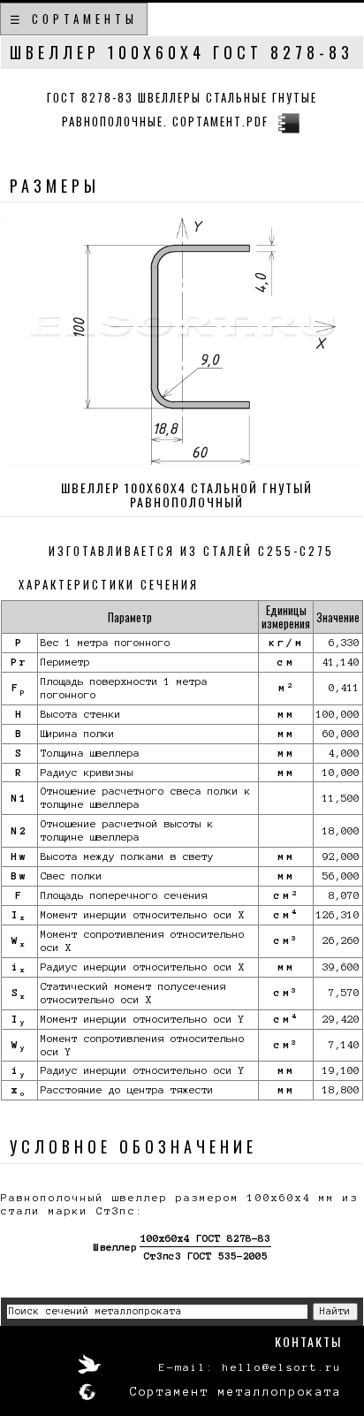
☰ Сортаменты (74, 18)
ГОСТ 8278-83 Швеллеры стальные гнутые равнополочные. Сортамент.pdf (182, 109)
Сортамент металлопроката (236, 1392)
